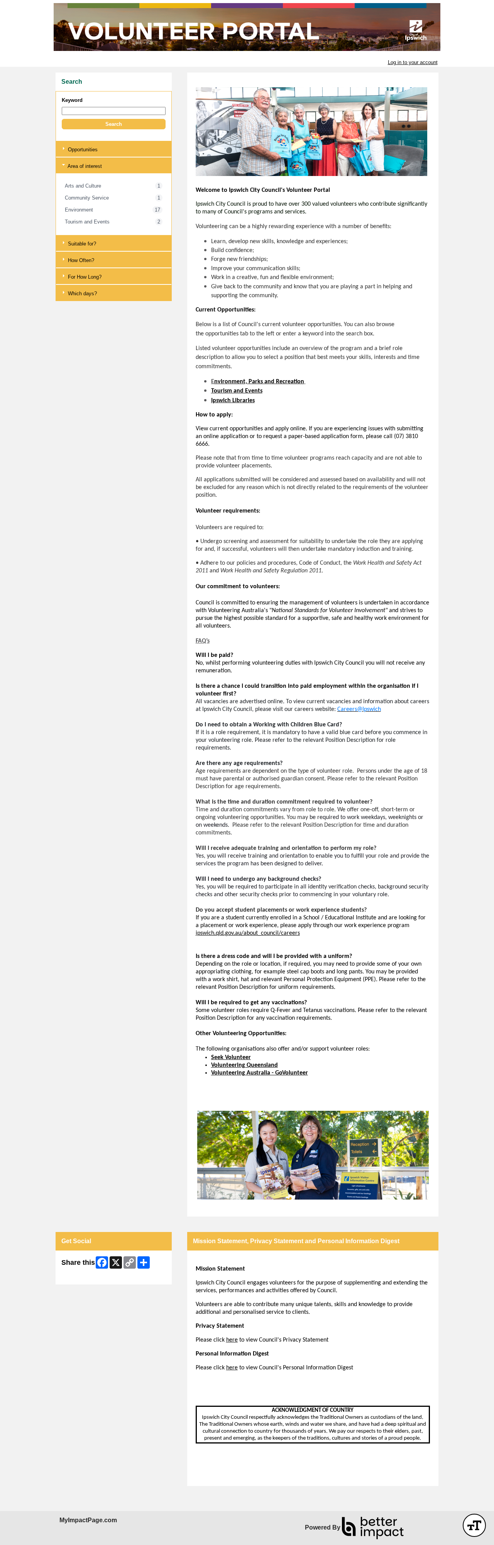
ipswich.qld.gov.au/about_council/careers (248, 933)
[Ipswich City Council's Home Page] (247, 27)
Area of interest (84, 166)
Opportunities (82, 149)
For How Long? (84, 277)
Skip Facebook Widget (86, 1276)
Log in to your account (413, 62)
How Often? (80, 260)
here (232, 1340)
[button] (114, 124)
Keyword (72, 100)
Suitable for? (81, 244)
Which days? (81, 293)
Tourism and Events (236, 391)
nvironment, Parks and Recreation (259, 382)
